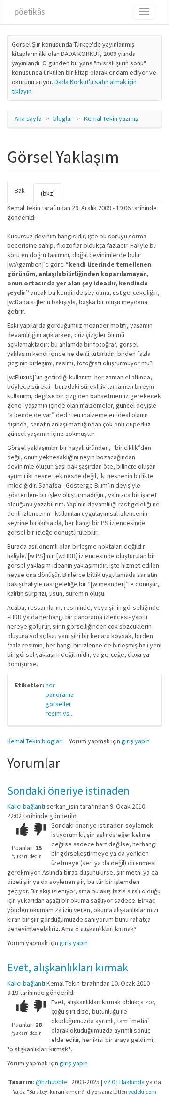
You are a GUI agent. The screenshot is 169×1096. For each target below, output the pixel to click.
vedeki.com (142, 1091)
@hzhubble (51, 1082)
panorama (60, 694)
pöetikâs (30, 11)
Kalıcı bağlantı (26, 806)
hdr (50, 685)
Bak (23, 194)
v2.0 (109, 1082)
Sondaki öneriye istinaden (68, 790)
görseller (58, 704)
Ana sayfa (28, 118)
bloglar (63, 118)
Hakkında (132, 1082)
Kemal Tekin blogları (35, 741)
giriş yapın (136, 741)
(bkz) (48, 193)
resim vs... (60, 713)
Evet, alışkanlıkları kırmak (67, 967)
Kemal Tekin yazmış (111, 118)
